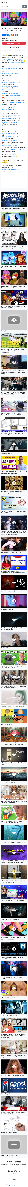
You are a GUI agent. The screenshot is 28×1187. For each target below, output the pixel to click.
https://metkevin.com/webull (10, 86)
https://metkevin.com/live (9, 153)
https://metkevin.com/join (14, 59)
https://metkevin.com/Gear (9, 106)
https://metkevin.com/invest (10, 133)
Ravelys (4, 3)
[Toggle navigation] (25, 2)
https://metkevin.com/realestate (11, 115)
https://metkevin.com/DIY (9, 145)
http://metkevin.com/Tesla (13, 99)
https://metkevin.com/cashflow (11, 82)
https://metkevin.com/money (10, 140)
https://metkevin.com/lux (16, 95)
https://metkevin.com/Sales (10, 136)
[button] (24, 6)
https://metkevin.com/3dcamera (14, 102)
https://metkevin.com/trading (10, 93)
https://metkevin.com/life (18, 62)
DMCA (14, 1173)
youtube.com (18, 1185)
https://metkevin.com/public (10, 68)
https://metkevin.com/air (9, 109)
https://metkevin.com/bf (9, 90)
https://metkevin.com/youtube (15, 149)
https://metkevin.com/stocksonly (11, 118)
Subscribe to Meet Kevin (14, 43)
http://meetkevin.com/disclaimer (11, 169)
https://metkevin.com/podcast (10, 126)
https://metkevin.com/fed (9, 122)
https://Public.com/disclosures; (11, 73)
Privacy (14, 1175)
